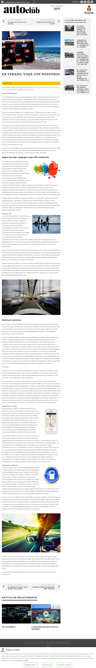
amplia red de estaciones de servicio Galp (15, 489)
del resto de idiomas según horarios (13, 275)
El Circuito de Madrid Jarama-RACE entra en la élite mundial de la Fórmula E (83, 75)
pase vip (7, 83)
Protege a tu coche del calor (41, 461)
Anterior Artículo (15, 19)
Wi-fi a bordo (8, 627)
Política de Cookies (22, 660)
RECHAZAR (47, 665)
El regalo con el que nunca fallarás (18, 588)
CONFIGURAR (30, 665)
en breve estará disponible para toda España (24, 509)
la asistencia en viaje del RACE (28, 564)
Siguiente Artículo (47, 19)
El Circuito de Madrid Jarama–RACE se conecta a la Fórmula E (83, 89)
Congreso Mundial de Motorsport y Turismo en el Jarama (83, 44)
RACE (27, 2)
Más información (27, 260)
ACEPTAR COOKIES (64, 665)
